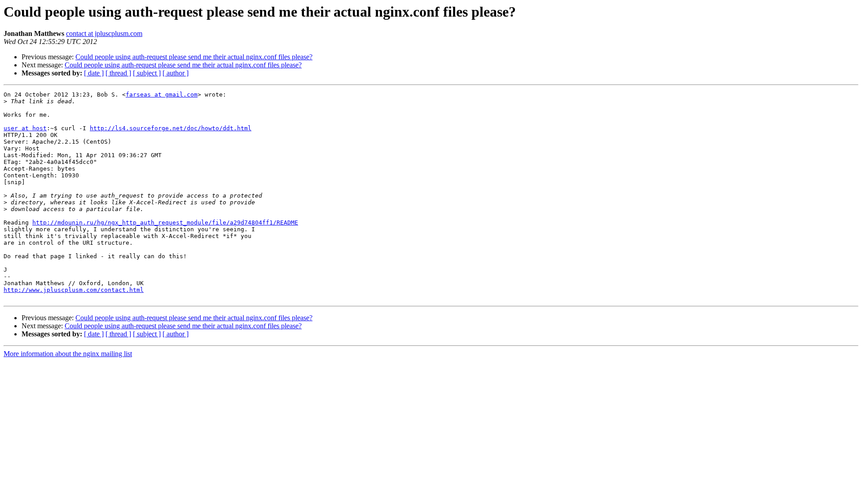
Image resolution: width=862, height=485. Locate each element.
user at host (25, 128)
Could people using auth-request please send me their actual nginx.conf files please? (193, 57)
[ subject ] (147, 73)
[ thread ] (118, 73)
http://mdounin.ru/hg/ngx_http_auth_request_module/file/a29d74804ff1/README (165, 222)
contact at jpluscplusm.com (104, 33)
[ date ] (94, 73)
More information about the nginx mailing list (68, 353)
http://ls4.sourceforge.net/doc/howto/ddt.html (170, 128)
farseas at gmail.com (162, 94)
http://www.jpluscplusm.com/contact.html (74, 290)
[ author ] (176, 73)
